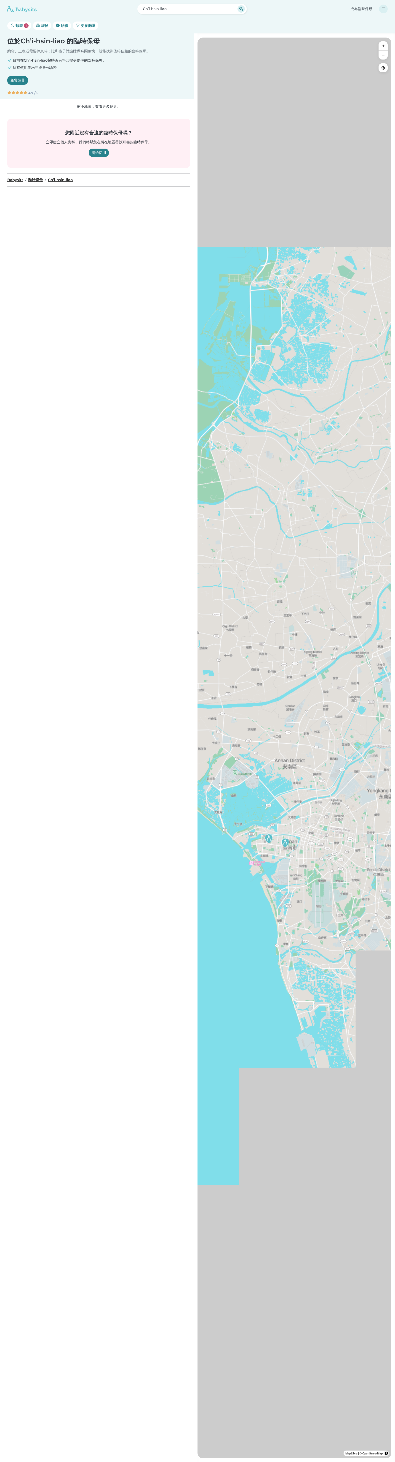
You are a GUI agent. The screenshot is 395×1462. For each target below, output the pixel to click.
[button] (285, 842)
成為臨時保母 (361, 9)
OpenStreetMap (372, 1453)
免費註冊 (17, 80)
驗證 (64, 25)
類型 (21, 25)
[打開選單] (383, 9)
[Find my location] (383, 67)
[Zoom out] (383, 55)
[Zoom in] (383, 45)
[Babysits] (22, 9)
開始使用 (98, 152)
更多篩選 (88, 25)
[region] (294, 748)
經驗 (44, 25)
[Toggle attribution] (386, 1453)
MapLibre (351, 1453)
